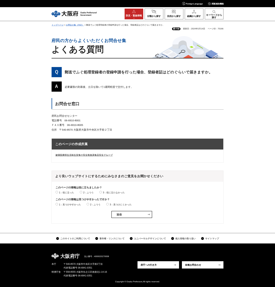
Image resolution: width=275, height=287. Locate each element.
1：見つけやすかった (70, 204)
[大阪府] (74, 14)
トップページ (58, 25)
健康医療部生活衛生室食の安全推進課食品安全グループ (84, 155)
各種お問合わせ (193, 265)
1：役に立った (66, 192)
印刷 (177, 29)
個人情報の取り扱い (185, 238)
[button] (192, 3)
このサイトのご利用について (75, 238)
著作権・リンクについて (112, 238)
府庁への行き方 (149, 265)
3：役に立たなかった (114, 192)
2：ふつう (88, 192)
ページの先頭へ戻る (225, 254)
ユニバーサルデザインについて (150, 238)
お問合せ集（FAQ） (75, 25)
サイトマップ (212, 238)
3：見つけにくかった (121, 204)
